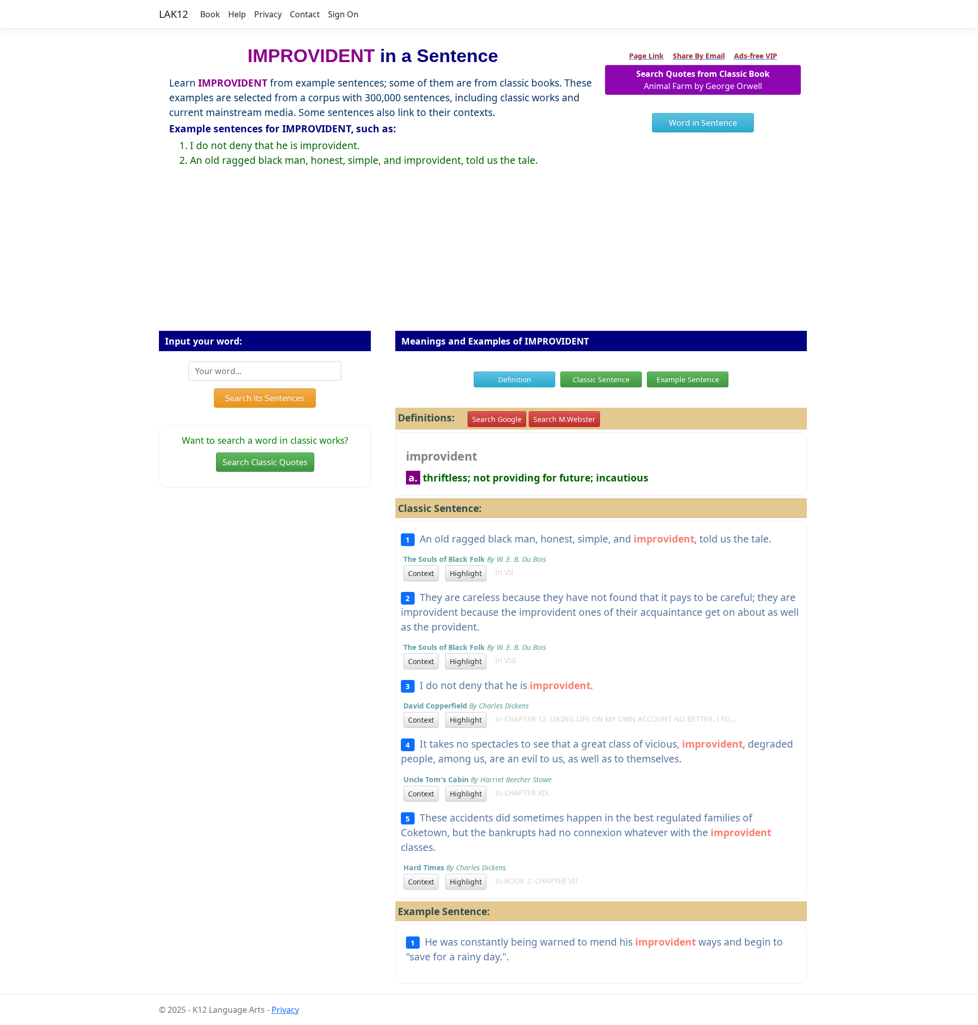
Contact (305, 14)
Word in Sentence (703, 122)
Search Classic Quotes (265, 462)
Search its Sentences (265, 398)
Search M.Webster (564, 419)
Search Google (497, 419)
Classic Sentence (601, 379)
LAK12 (173, 14)
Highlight (466, 573)
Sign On (343, 14)
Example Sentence (688, 379)
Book (210, 14)
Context (421, 573)
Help (237, 14)
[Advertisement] (489, 257)
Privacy (268, 14)
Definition (514, 379)
